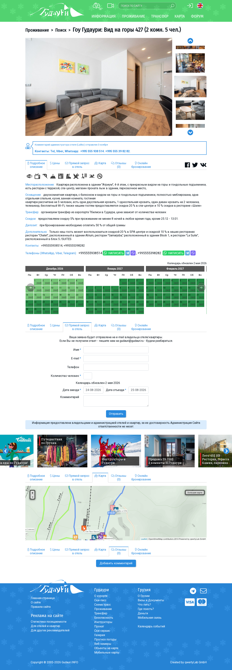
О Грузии (144, 596)
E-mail (76, 358)
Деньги (143, 613)
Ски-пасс (100, 600)
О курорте (100, 596)
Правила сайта (41, 606)
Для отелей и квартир (45, 626)
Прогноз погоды (105, 639)
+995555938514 (90, 253)
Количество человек (66, 376)
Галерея (99, 635)
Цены (55, 163)
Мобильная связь (149, 617)
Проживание (37, 30)
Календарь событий (151, 626)
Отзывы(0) (120, 165)
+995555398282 (150, 253)
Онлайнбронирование (141, 165)
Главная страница (43, 598)
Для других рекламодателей (50, 630)
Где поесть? (146, 609)
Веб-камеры (102, 644)
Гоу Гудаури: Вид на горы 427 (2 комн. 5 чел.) (127, 29)
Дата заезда (72, 390)
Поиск (60, 30)
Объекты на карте (106, 648)
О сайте (36, 602)
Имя (77, 349)
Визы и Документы (151, 600)
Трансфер (100, 613)
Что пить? (144, 604)
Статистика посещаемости (48, 621)
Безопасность (103, 617)
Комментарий (70, 397)
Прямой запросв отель (78, 165)
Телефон (74, 367)
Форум (197, 16)
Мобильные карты (106, 652)
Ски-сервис (102, 630)
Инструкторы (103, 622)
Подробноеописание (37, 165)
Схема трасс (102, 604)
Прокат (99, 626)
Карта (180, 16)
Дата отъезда (116, 390)
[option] (98, 87)
